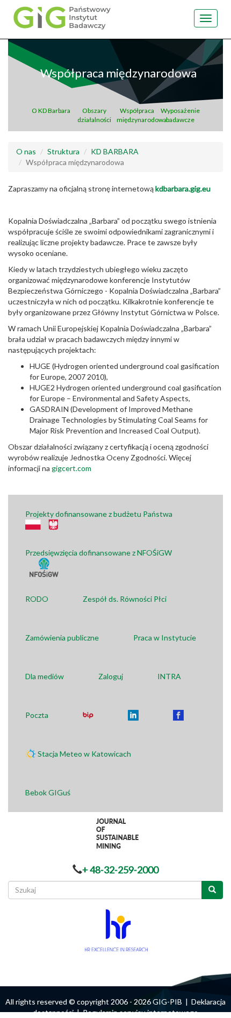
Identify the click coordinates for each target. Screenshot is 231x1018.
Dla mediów (44, 676)
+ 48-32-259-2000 (120, 869)
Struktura (63, 151)
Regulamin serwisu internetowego (140, 1012)
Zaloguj (110, 676)
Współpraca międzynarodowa (137, 115)
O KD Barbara (51, 110)
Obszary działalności (94, 115)
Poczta (36, 715)
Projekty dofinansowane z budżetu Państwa (98, 513)
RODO (36, 598)
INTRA (169, 676)
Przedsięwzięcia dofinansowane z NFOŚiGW (98, 552)
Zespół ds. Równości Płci (125, 598)
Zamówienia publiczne (62, 637)
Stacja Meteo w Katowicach (84, 753)
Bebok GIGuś (47, 792)
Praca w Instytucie (164, 637)
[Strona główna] (60, 17)
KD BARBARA (115, 151)
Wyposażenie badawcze (180, 115)
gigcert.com (71, 468)
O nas (26, 151)
